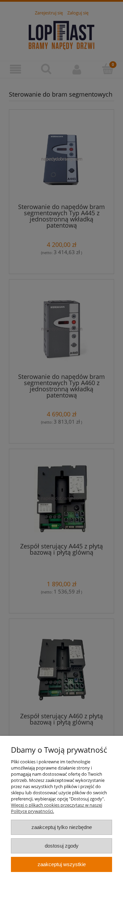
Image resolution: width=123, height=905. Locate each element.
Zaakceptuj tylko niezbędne (61, 827)
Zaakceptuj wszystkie (62, 864)
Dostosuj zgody (62, 846)
